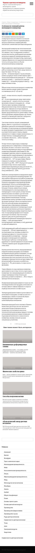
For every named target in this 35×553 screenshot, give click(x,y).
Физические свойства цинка (13, 371)
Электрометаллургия (10, 529)
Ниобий (6, 492)
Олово (6, 498)
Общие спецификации (7, 31)
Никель (6, 489)
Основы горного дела (10, 501)
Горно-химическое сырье (12, 461)
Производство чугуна (11, 514)
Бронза (6, 455)
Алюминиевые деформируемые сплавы (15, 346)
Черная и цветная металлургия (14, 3)
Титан (6, 523)
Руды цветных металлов (11, 517)
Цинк (5, 526)
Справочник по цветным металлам (14, 520)
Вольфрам (7, 458)
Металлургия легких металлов (13, 483)
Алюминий (7, 452)
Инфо (5, 467)
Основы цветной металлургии (13, 504)
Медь (6, 480)
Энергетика (7, 532)
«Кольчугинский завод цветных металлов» (15, 422)
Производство (8, 507)
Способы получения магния (13, 396)
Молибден (7, 486)
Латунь (6, 473)
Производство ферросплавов (13, 510)
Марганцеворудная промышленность (15, 477)
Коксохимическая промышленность (15, 470)
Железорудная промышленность (14, 464)
